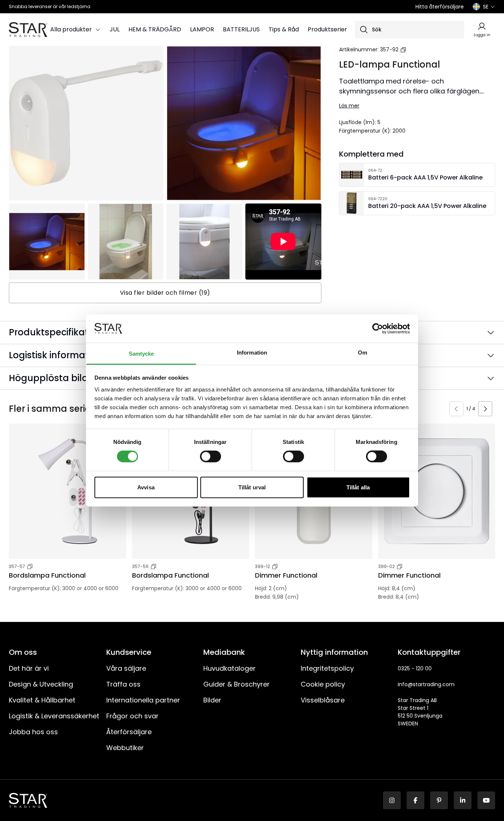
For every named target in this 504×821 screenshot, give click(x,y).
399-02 (386, 566)
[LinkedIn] (463, 800)
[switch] (210, 456)
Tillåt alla (358, 487)
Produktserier (327, 29)
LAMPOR (202, 29)
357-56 (140, 566)
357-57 (17, 566)
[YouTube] (486, 800)
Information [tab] (252, 352)
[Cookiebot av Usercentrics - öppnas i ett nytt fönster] (377, 328)
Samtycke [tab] (141, 353)
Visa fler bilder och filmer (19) (165, 292)
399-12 (262, 566)
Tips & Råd (284, 29)
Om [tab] (362, 352)
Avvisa (146, 487)
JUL (115, 29)
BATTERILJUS (241, 29)
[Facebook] (415, 800)
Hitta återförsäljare (439, 6)
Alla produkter (71, 29)
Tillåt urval (252, 487)
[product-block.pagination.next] (485, 408)
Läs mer (349, 105)
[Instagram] (392, 800)
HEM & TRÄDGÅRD (154, 29)
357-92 (389, 49)
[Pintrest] (439, 800)
